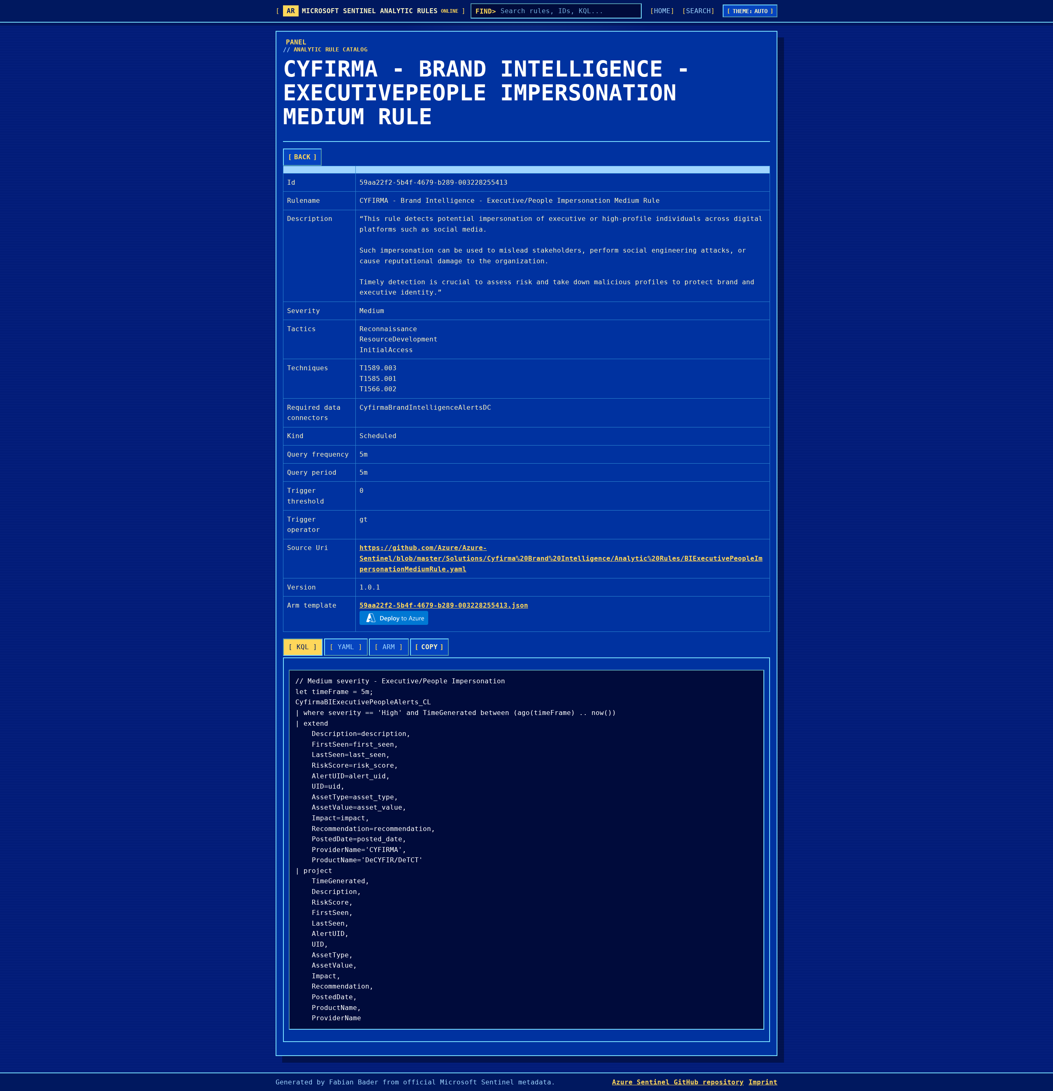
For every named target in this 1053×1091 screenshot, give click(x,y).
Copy (429, 647)
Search (698, 11)
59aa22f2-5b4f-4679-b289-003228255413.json (444, 605)
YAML (346, 647)
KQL (303, 647)
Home (662, 11)
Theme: (750, 11)
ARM (389, 647)
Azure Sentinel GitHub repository (678, 1082)
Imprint (763, 1082)
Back (302, 157)
